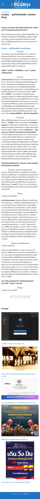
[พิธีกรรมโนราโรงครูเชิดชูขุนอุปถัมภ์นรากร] (20, 420)
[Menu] (2, 4)
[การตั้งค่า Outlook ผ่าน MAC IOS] (20, 326)
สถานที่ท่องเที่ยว (5, 12)
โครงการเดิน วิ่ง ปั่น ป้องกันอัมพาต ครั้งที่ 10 (16, 482)
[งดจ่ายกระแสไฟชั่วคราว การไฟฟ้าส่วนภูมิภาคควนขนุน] (20, 389)
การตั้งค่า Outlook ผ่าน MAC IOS (12, 344)
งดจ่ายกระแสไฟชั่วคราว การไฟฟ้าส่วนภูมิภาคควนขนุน (18, 403)
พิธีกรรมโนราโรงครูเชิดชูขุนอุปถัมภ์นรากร (14, 439)
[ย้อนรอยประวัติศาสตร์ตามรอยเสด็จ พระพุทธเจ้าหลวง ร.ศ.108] (20, 358)
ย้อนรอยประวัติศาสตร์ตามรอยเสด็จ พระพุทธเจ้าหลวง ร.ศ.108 (18, 375)
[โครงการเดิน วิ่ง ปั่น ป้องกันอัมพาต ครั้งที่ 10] (20, 460)
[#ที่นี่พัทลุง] (20, 4)
